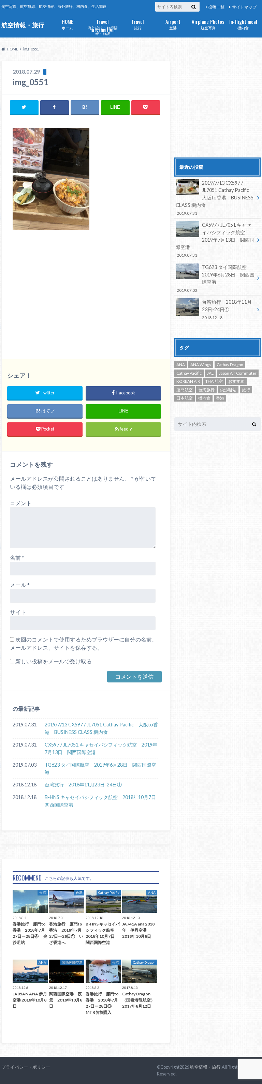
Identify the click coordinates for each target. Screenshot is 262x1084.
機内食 (243, 24)
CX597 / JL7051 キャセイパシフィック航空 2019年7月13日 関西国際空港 (101, 748)
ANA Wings (200, 364)
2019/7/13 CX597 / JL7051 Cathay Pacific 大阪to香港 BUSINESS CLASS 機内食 (101, 728)
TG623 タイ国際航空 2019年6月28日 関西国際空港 (100, 768)
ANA (180, 364)
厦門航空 (184, 389)
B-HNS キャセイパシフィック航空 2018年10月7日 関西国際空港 (102, 801)
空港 (172, 24)
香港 (220, 398)
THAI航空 (214, 381)
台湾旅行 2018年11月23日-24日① (83, 784)
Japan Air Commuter (238, 373)
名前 (17, 557)
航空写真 (208, 24)
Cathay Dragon (230, 364)
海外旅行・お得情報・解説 (103, 26)
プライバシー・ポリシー (25, 1067)
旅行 (137, 24)
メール (20, 585)
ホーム (67, 24)
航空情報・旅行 (22, 25)
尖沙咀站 (228, 389)
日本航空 (184, 398)
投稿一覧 (216, 7)
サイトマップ (244, 7)
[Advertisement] (86, 295)
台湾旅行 (206, 389)
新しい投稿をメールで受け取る (53, 661)
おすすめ (236, 381)
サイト (18, 612)
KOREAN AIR (188, 381)
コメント (21, 503)
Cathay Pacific (189, 373)
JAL (210, 373)
